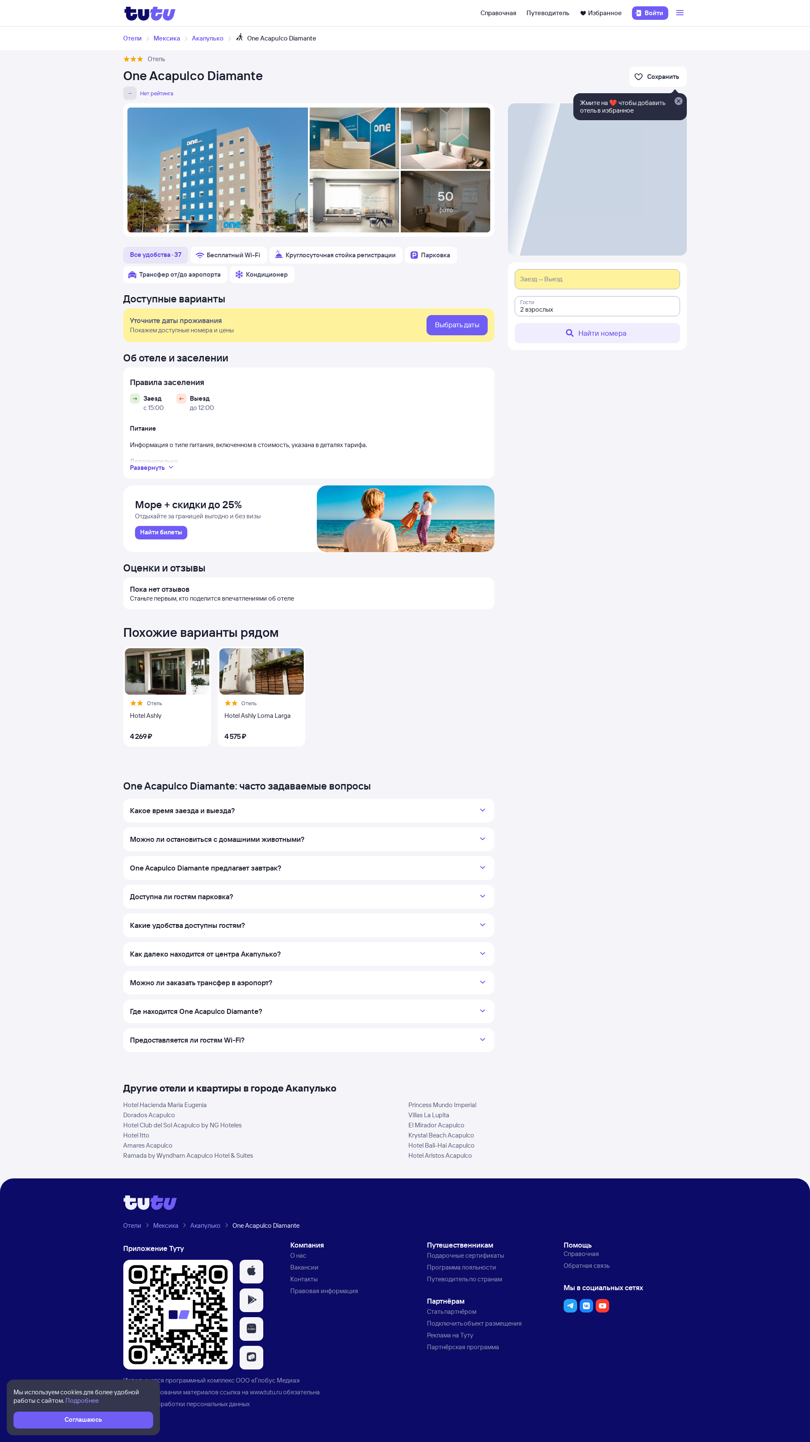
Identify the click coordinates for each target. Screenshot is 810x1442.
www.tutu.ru (266, 1392)
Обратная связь (587, 1265)
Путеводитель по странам (464, 1279)
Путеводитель (548, 13)
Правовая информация (324, 1291)
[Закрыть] (678, 101)
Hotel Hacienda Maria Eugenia (165, 1105)
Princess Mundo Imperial (442, 1105)
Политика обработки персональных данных (186, 1404)
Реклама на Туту (450, 1335)
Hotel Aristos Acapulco (440, 1155)
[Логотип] (150, 13)
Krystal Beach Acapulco (441, 1135)
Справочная (498, 13)
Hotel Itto (136, 1135)
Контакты (304, 1279)
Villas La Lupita (428, 1115)
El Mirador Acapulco (436, 1125)
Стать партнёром (451, 1311)
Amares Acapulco (148, 1145)
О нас (298, 1255)
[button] (251, 1271)
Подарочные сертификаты (465, 1255)
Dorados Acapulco (149, 1115)
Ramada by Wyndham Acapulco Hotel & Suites (188, 1155)
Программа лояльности (461, 1267)
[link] (161, 532)
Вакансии (304, 1267)
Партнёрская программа (463, 1347)
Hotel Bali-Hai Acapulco (441, 1145)
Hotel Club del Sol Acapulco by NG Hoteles (182, 1125)
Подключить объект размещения (474, 1323)
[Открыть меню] (681, 13)
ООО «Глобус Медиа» (268, 1380)
